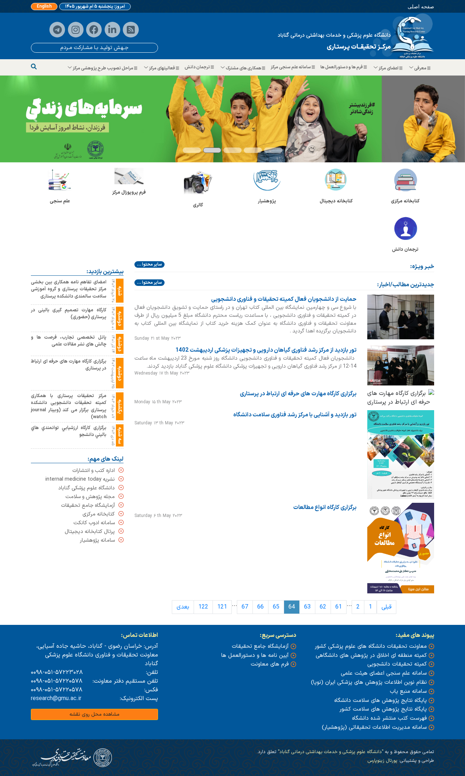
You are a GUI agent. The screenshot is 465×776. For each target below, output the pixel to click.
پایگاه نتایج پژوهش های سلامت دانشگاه (380, 700)
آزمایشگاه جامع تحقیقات (88, 505)
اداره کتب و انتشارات (93, 470)
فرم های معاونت (270, 664)
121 (222, 607)
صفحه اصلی (421, 6)
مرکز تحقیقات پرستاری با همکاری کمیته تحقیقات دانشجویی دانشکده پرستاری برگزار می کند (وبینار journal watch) (68, 406)
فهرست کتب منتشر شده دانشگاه (389, 718)
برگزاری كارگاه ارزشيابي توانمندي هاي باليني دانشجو (68, 431)
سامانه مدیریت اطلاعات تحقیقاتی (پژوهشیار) (374, 727)
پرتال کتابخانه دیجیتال (90, 531)
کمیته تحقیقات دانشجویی (397, 664)
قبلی (386, 607)
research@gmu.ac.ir (56, 698)
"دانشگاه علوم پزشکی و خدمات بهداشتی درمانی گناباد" (329, 751)
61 (338, 607)
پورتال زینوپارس (382, 760)
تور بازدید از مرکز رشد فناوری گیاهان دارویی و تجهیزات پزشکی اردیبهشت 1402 (265, 349)
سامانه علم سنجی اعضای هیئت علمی (384, 673)
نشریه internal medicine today (80, 479)
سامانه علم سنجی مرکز (291, 67)
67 (245, 607)
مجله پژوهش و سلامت (90, 497)
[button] (35, 119)
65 (276, 607)
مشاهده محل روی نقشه (94, 714)
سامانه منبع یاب (408, 691)
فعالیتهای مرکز (162, 68)
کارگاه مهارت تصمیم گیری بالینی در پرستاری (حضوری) (68, 313)
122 (203, 607)
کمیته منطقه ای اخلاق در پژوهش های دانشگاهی (371, 655)
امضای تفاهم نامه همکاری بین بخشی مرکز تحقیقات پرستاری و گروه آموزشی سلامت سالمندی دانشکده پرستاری (68, 289)
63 (307, 607)
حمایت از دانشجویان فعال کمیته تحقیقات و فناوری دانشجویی (283, 299)
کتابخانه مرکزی (98, 514)
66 (260, 607)
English (44, 6)
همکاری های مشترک (243, 68)
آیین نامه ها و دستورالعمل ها (255, 655)
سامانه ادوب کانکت (94, 523)
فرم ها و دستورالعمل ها (342, 67)
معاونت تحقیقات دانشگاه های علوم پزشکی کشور (371, 646)
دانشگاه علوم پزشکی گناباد (86, 488)
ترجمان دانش (198, 67)
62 (323, 607)
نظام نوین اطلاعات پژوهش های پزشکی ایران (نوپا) (369, 682)
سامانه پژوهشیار (97, 540)
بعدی (183, 607)
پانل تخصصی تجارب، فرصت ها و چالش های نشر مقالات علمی (68, 341)
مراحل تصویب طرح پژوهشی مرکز (103, 68)
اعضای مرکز (388, 68)
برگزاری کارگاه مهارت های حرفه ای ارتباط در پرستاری (298, 393)
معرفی (420, 68)
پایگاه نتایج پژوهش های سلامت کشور (383, 709)
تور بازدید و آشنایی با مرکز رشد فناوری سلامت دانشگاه (294, 415)
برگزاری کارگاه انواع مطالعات (324, 507)
